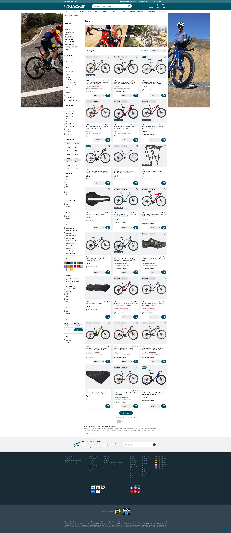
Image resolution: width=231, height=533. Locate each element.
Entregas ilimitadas (134, 1)
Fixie (143, 468)
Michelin (133, 462)
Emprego (106, 458)
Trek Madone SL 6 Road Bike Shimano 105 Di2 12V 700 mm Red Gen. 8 (126, 127)
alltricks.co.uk (162, 464)
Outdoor (113, 11)
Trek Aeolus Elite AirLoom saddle (95, 214)
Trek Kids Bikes (69, 39)
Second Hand (151, 11)
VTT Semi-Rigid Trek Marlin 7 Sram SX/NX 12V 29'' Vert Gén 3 (126, 393)
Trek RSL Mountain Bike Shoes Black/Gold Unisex (153, 259)
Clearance (162, 11)
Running (104, 11)
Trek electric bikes (70, 42)
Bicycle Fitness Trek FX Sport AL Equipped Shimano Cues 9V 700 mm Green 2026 (125, 259)
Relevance (155, 50)
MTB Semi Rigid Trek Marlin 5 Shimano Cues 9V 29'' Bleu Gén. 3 (97, 259)
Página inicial (68, 15)
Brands (76, 15)
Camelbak (133, 460)
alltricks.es (161, 460)
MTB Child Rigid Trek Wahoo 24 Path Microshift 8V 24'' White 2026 (124, 172)
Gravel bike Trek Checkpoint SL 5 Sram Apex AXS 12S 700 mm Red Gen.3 (124, 349)
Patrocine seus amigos (72, 464)
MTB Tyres (145, 456)
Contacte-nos (93, 456)
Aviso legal (106, 456)
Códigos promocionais (110, 468)
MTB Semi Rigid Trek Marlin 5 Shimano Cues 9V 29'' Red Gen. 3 (153, 127)
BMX (96, 11)
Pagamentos (93, 470)
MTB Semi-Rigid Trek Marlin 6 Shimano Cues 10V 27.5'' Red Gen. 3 (97, 127)
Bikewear (145, 476)
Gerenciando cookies (110, 466)
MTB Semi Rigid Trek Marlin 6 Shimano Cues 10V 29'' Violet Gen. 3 (153, 304)
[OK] (154, 444)
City (89, 11)
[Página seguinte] (137, 421)
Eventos (67, 458)
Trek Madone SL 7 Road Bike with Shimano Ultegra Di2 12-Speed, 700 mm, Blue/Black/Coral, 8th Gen (154, 393)
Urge (131, 470)
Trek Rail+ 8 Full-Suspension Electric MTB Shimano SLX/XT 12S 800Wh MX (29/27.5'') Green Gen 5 (97, 349)
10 (133, 421)
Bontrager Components (72, 47)
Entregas (91, 468)
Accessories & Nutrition (136, 11)
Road (74, 11)
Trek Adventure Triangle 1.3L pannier (96, 393)
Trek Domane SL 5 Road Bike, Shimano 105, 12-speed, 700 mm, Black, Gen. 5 (97, 172)
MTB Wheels (146, 458)
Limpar (68, 330)
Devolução (92, 460)
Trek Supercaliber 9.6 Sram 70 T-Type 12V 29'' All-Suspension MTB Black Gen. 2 (153, 349)
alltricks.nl (161, 468)
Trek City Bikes (69, 37)
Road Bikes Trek (69, 32)
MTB (67, 11)
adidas (132, 472)
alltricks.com (162, 458)
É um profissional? (94, 466)
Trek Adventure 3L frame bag (94, 303)
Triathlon (122, 11)
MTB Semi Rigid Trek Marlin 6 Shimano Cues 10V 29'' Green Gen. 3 (97, 82)
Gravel (82, 11)
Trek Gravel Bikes (70, 34)
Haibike (132, 464)
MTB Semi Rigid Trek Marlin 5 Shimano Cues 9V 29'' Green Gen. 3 (125, 215)
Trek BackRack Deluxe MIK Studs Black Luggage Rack (152, 172)
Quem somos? (69, 456)
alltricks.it (161, 466)
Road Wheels (146, 474)
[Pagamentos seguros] (98, 489)
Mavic (132, 456)
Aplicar (78, 330)
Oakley (132, 458)
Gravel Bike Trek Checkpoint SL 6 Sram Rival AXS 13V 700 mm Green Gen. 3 (125, 82)
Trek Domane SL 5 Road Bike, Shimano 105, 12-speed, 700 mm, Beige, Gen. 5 (153, 82)
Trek (65, 27)
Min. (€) (66, 323)
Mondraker (133, 474)
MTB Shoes (146, 464)
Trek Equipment (69, 44)
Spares (67, 49)
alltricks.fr (161, 456)
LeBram (132, 476)
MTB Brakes (146, 472)
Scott (132, 478)
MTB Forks (145, 470)
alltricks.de (161, 462)
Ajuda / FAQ (92, 458)
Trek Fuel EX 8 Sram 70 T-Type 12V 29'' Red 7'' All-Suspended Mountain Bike (126, 304)
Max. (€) (76, 323)
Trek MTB (68, 29)
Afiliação (106, 460)
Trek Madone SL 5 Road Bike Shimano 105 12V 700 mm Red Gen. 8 (154, 215)
